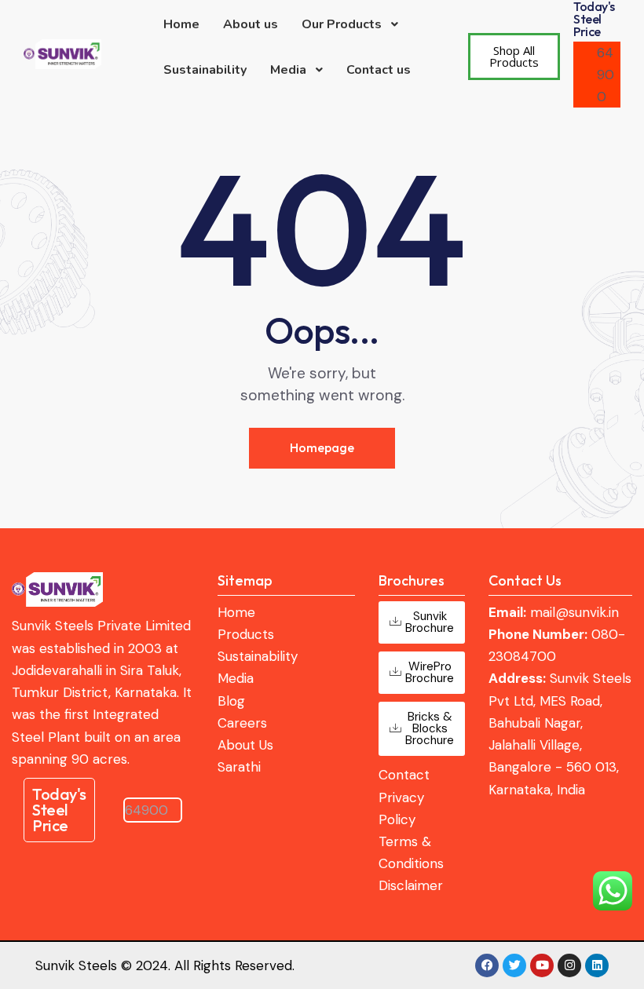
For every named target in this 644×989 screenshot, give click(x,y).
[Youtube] (542, 965)
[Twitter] (514, 965)
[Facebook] (487, 965)
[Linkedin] (597, 965)
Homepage (322, 447)
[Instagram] (569, 965)
